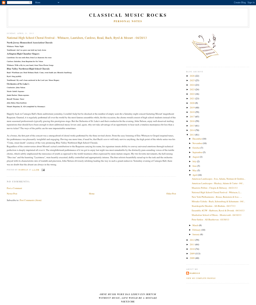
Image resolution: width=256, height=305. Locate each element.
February (196, 229)
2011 (192, 244)
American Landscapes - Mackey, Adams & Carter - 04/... (218, 183)
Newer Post (12, 193)
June (194, 165)
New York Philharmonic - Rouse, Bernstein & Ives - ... (217, 196)
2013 (192, 134)
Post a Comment (14, 188)
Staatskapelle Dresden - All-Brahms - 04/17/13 (213, 205)
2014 (192, 130)
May (194, 170)
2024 (192, 84)
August (196, 156)
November (197, 143)
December (197, 138)
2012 (192, 239)
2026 (192, 75)
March (195, 225)
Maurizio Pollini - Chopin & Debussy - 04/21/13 (215, 187)
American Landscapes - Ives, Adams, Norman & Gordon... (218, 178)
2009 (192, 253)
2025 (192, 80)
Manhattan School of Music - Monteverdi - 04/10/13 (216, 215)
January (196, 234)
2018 (192, 112)
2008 (192, 258)
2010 (192, 248)
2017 (192, 116)
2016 (192, 121)
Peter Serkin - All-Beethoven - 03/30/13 (210, 219)
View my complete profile (201, 278)
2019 (192, 107)
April (195, 174)
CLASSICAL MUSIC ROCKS (128, 15)
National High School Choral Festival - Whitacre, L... (217, 192)
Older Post (171, 193)
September (197, 152)
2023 (192, 89)
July (194, 161)
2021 (192, 98)
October (196, 147)
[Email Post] (43, 169)
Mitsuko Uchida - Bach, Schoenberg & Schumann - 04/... (218, 201)
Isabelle (195, 273)
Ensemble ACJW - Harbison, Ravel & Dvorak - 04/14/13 (218, 210)
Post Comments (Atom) (30, 200)
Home (92, 193)
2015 (192, 125)
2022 (192, 93)
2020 (192, 103)
